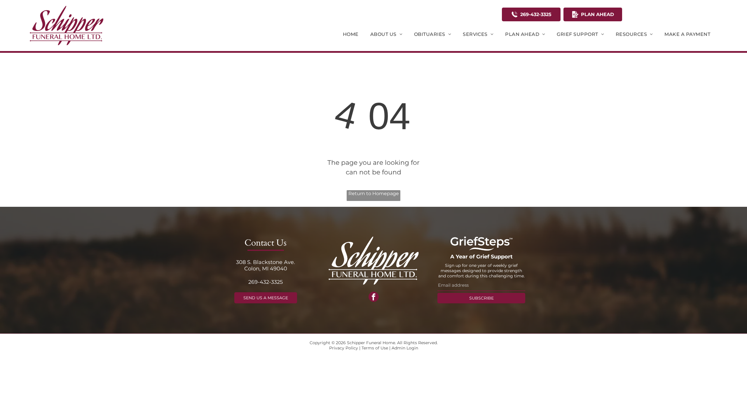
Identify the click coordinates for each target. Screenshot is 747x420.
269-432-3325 (265, 282)
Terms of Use (375, 348)
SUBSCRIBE (481, 298)
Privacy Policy (343, 348)
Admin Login (405, 348)
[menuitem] (350, 34)
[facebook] (374, 297)
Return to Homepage (373, 193)
